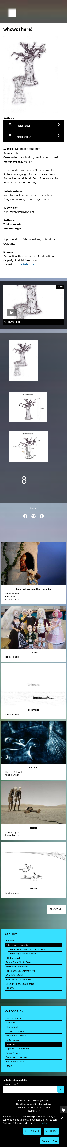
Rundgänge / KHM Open (18, 962)
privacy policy (40, 1123)
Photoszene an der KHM (18, 979)
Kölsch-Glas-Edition (15, 975)
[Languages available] (63, 1110)
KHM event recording (17, 966)
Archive (10, 940)
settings (51, 1131)
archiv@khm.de (24, 264)
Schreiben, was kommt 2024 (20, 971)
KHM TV (10, 988)
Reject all (32, 1131)
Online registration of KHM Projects (27, 949)
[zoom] (23, 360)
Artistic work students (17, 945)
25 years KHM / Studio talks (20, 984)
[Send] (60, 1089)
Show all (56, 909)
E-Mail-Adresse (10, 1084)
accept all (49, 1140)
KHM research (13, 958)
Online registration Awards (22, 953)
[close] (62, 1117)
